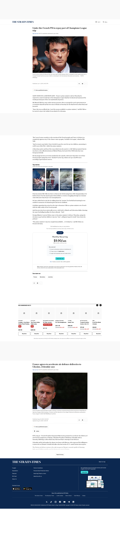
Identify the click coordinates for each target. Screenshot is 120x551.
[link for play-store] (27, 488)
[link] (23, 22)
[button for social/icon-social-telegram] (79, 83)
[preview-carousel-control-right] (85, 179)
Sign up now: (35, 33)
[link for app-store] (16, 488)
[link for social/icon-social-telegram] (69, 502)
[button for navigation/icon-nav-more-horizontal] (86, 83)
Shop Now (24, 333)
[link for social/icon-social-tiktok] (51, 502)
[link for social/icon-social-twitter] (47, 502)
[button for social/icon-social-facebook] (82, 83)
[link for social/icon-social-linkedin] (73, 502)
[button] (98, 22)
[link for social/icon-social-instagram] (55, 502)
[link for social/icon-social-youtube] (64, 502)
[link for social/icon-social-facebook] (60, 502)
